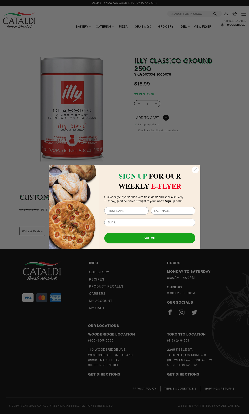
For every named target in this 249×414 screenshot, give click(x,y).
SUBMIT (150, 238)
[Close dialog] (195, 169)
